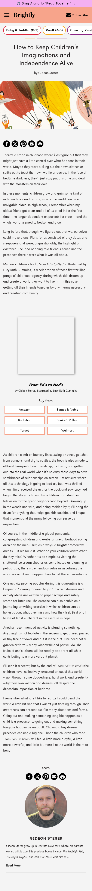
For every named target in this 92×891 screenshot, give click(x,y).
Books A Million (67, 420)
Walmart (67, 430)
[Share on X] (15, 144)
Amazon (24, 410)
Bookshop (24, 420)
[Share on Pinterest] (23, 144)
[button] (22, 30)
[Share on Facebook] (6, 144)
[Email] (31, 144)
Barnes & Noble (67, 410)
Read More (13, 865)
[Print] (40, 144)
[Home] (26, 16)
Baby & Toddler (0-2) (22, 30)
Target (24, 430)
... (68, 857)
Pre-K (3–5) (54, 30)
